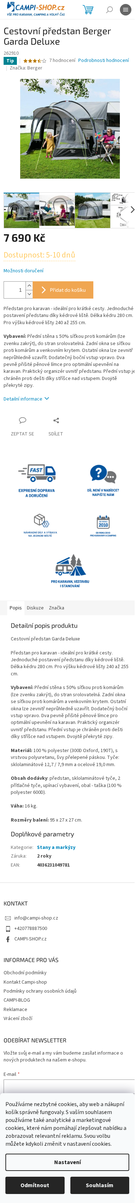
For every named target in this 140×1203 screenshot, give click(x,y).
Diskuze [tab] (35, 608)
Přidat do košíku (68, 290)
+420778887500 (30, 928)
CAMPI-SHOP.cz (30, 939)
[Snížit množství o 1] (29, 294)
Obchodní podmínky (25, 972)
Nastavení (67, 1162)
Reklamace (15, 1009)
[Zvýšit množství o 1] (29, 286)
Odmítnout (34, 1185)
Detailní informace (23, 399)
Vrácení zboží (18, 1018)
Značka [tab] (56, 608)
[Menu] (125, 10)
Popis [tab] (16, 608)
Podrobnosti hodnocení (103, 60)
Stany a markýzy (56, 847)
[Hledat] (109, 10)
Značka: (26, 68)
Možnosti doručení (23, 271)
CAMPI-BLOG (17, 1000)
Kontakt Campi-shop (25, 982)
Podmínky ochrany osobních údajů (40, 991)
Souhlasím (99, 1185)
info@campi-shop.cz (36, 918)
